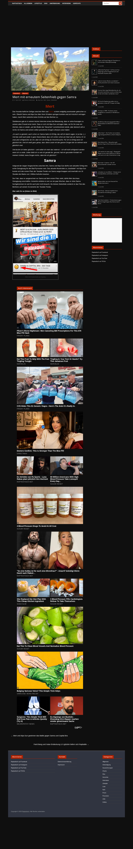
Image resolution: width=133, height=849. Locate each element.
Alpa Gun (40, 100)
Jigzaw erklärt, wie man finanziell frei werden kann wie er (108, 182)
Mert (45, 100)
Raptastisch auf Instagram (100, 255)
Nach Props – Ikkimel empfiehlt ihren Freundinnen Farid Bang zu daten (108, 191)
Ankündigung (55, 3)
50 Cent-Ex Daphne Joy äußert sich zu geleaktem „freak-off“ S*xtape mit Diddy (109, 102)
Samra (48, 100)
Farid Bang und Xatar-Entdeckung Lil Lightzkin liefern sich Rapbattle (61, 744)
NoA (104, 789)
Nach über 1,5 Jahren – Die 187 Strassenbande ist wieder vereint (107, 163)
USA (104, 799)
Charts (105, 771)
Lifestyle (38, 3)
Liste (104, 786)
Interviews (66, 3)
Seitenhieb (54, 100)
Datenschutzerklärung (64, 761)
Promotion (106, 796)
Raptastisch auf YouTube (99, 258)
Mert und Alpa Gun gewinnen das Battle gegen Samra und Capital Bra (39, 736)
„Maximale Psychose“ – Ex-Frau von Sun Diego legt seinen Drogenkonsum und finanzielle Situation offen (108, 71)
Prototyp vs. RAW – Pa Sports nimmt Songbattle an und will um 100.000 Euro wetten (108, 112)
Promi (104, 793)
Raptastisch (17, 3)
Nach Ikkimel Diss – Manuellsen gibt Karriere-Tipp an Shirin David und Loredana (109, 143)
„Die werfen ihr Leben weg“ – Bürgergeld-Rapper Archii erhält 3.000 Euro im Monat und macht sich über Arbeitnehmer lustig (109, 153)
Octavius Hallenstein (29, 100)
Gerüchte (77, 3)
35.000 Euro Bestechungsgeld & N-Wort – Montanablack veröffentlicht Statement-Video (109, 123)
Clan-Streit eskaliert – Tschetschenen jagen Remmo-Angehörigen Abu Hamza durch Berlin (109, 201)
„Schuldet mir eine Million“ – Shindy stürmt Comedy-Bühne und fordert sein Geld (109, 173)
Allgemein (28, 3)
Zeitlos (105, 802)
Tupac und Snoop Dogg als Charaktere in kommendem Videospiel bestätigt (109, 61)
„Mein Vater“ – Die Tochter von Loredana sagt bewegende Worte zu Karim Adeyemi (109, 133)
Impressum (61, 764)
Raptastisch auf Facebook (100, 252)
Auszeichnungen (108, 768)
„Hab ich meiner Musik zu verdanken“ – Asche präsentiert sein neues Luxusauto (109, 82)
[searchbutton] (120, 3)
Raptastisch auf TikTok (99, 261)
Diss (45, 3)
